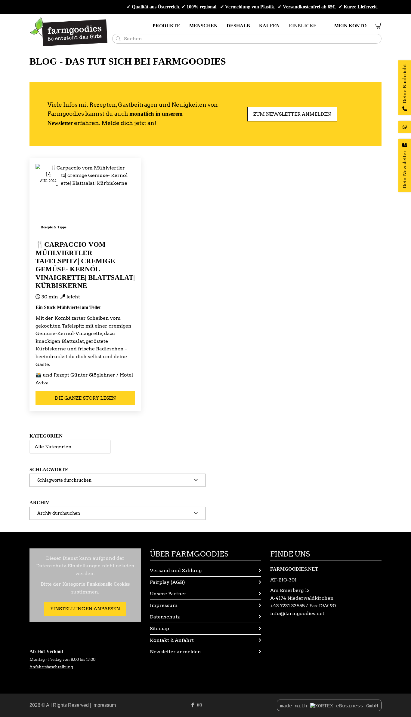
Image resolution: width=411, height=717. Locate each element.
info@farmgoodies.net (297, 613)
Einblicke (303, 26)
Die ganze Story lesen (85, 398)
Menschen (203, 26)
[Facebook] (192, 705)
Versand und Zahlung (176, 570)
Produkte (166, 26)
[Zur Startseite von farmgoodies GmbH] (68, 32)
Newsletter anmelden (175, 651)
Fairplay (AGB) (167, 582)
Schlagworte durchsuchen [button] (64, 480)
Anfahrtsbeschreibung (51, 667)
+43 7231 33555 (287, 606)
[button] (117, 480)
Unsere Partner (168, 593)
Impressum (164, 605)
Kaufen (269, 26)
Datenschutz (165, 617)
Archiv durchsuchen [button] (58, 513)
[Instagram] (199, 705)
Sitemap (159, 628)
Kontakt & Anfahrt (172, 640)
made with (295, 706)
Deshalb (238, 26)
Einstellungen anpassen (85, 609)
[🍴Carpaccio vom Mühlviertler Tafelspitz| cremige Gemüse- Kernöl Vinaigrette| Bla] (85, 199)
